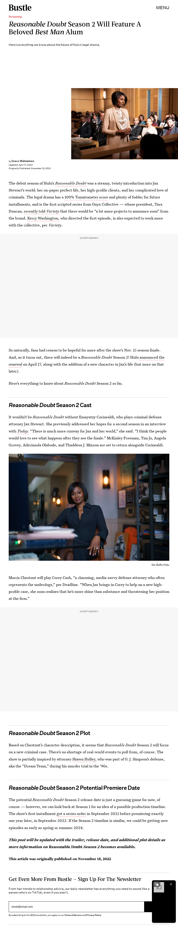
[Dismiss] (171, 884)
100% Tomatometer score (86, 197)
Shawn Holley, (84, 759)
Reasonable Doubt (70, 183)
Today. (23, 431)
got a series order (71, 813)
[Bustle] (20, 7)
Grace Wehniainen (23, 161)
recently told (41, 211)
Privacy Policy (93, 915)
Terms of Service (72, 915)
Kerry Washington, (43, 218)
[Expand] (156, 884)
